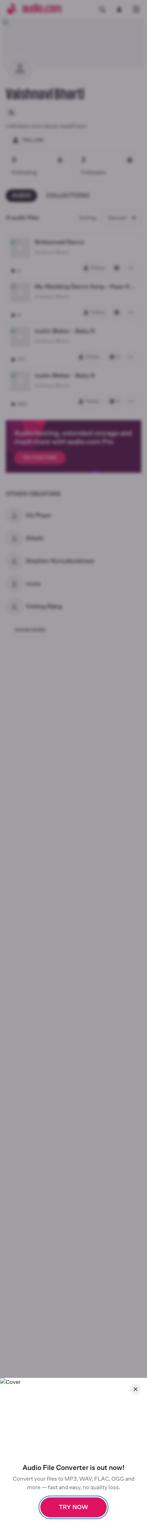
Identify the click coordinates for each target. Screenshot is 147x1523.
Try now (73, 1507)
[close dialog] (135, 1389)
